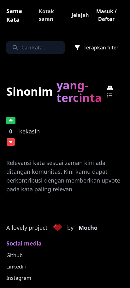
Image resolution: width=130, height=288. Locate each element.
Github (14, 255)
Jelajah (80, 15)
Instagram (18, 277)
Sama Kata (14, 15)
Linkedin (16, 266)
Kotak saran (46, 15)
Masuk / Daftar (106, 15)
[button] (57, 228)
